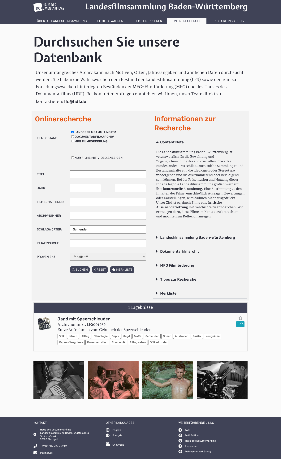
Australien (181, 336)
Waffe (137, 336)
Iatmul (73, 336)
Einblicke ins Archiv (228, 21)
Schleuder (152, 336)
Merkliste (168, 293)
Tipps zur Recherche (178, 279)
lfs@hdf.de (75, 101)
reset (101, 269)
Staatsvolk (118, 342)
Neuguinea (212, 336)
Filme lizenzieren (148, 21)
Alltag (85, 336)
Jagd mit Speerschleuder (84, 319)
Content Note (172, 142)
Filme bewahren (110, 21)
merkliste (123, 269)
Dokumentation (97, 342)
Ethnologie (100, 336)
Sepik (115, 336)
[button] (200, 142)
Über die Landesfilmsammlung (62, 21)
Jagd (126, 336)
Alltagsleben (138, 342)
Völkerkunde (158, 342)
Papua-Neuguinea (71, 342)
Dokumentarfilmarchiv (180, 251)
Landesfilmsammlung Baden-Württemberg (197, 237)
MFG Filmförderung (177, 265)
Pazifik (197, 336)
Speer (167, 336)
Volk (62, 336)
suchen (81, 269)
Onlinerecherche (187, 21)
